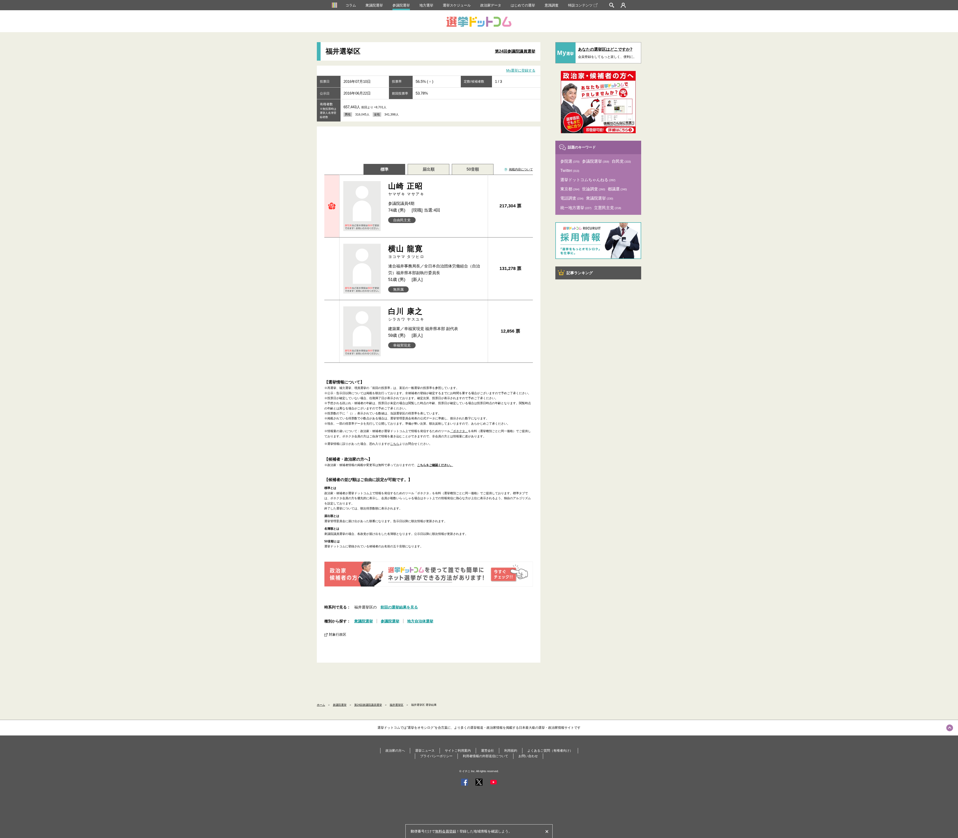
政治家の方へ (395, 750)
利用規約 (510, 750)
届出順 (429, 169)
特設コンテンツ (580, 5)
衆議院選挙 (374, 5)
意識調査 (552, 5)
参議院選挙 (401, 5)
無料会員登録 (445, 831)
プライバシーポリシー (436, 756)
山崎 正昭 (406, 189)
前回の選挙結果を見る (399, 607)
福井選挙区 (396, 704)
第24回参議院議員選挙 (515, 51)
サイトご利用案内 (458, 750)
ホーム (321, 704)
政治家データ (490, 5)
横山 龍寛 (406, 251)
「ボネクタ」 (459, 431)
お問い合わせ (528, 756)
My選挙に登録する (520, 70)
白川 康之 (406, 314)
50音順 (473, 169)
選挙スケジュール (457, 5)
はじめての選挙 (523, 5)
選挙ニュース (425, 750)
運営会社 (487, 750)
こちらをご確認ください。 (435, 465)
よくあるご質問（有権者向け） (550, 750)
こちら (394, 444)
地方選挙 (426, 5)
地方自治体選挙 (420, 621)
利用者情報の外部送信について (485, 756)
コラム (351, 5)
